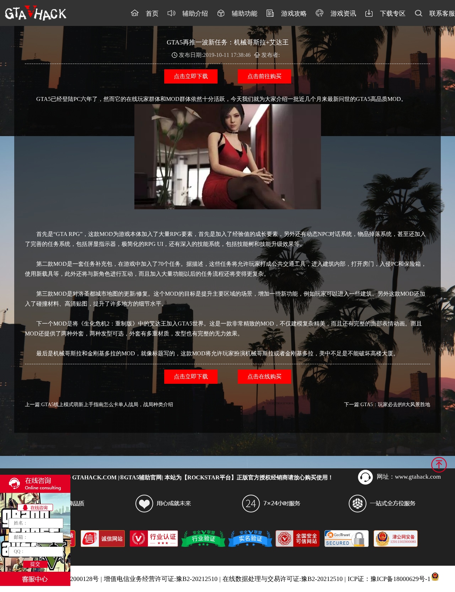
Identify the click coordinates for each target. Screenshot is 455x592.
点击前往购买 (264, 76)
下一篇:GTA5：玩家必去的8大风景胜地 (387, 404)
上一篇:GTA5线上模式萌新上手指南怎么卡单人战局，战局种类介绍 (99, 404)
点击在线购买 (264, 376)
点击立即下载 (191, 76)
